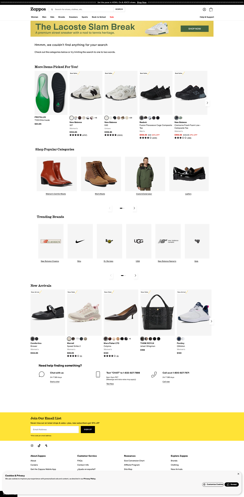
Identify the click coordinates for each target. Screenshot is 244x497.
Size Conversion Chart (134, 460)
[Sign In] (204, 9)
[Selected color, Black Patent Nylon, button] (142, 339)
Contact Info (83, 465)
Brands (174, 460)
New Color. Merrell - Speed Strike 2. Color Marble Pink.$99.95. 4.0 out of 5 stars (84, 324)
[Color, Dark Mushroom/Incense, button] (123, 118)
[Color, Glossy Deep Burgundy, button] (154, 339)
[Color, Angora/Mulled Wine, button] (92, 118)
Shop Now (142, 2)
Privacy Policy (89, 479)
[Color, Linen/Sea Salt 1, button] (76, 118)
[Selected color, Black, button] (32, 339)
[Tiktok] (39, 445)
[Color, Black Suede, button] (122, 339)
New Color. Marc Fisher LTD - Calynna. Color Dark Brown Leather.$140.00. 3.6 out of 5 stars (121, 324)
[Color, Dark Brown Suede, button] (110, 339)
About (33, 460)
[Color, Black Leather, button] (126, 339)
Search (119, 9)
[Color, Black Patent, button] (37, 339)
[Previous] (110, 208)
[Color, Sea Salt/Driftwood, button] (119, 118)
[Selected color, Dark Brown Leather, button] (106, 339)
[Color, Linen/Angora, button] (84, 118)
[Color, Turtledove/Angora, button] (127, 118)
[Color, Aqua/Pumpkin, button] (181, 118)
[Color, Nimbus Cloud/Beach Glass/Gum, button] (183, 339)
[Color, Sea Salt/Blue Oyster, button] (111, 118)
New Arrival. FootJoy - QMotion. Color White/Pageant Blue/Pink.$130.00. (194, 322)
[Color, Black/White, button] (158, 118)
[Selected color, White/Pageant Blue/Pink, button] (179, 339)
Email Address (40, 429)
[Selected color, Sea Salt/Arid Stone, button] (106, 118)
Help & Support (207, 17)
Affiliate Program (132, 465)
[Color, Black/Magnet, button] (115, 118)
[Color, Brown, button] (146, 118)
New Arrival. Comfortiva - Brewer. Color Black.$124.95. (47, 322)
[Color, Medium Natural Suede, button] (118, 339)
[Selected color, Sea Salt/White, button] (72, 118)
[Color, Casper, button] (77, 339)
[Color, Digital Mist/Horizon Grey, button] (88, 118)
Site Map (128, 469)
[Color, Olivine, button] (73, 339)
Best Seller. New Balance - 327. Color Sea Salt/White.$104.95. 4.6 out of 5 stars (86, 104)
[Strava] (46, 445)
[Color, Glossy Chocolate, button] (150, 339)
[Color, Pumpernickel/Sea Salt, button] (80, 118)
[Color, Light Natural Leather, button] (114, 339)
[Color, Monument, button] (81, 339)
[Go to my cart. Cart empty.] (211, 9)
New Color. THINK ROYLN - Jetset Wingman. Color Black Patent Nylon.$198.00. (157, 320)
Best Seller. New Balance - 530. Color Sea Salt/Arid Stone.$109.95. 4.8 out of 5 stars (120, 104)
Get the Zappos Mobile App (43, 469)
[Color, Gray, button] (150, 118)
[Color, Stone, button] (85, 339)
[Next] (207, 103)
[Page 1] (121, 208)
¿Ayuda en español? (86, 469)
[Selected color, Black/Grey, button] (142, 118)
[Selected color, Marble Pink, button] (69, 339)
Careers (34, 465)
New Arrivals (176, 469)
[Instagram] (32, 445)
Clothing (175, 465)
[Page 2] (123, 208)
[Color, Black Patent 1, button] (146, 339)
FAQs (79, 460)
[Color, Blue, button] (154, 118)
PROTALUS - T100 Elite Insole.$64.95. (51, 98)
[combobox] (81, 9)
